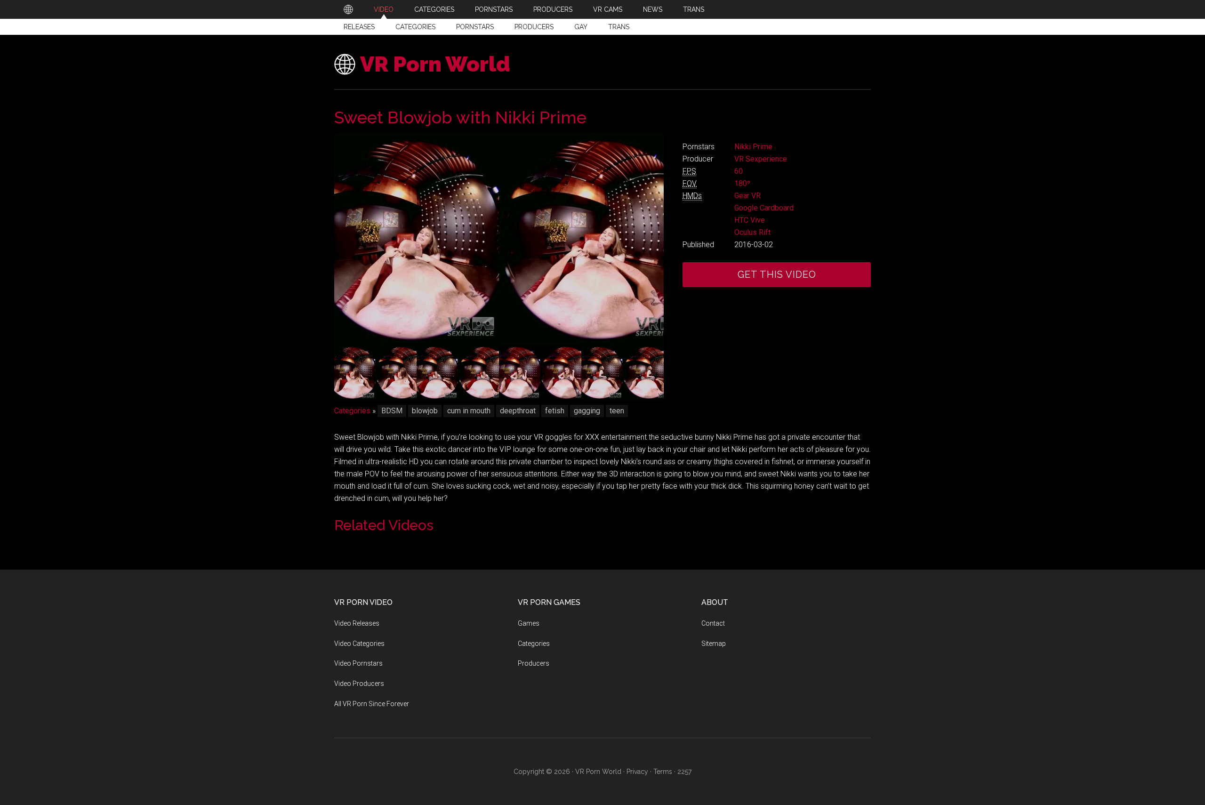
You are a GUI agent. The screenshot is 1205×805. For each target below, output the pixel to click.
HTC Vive (749, 220)
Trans (618, 27)
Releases (359, 27)
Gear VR (747, 195)
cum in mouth (468, 410)
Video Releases (356, 623)
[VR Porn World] (348, 9)
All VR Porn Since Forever (371, 704)
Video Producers (359, 683)
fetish (554, 410)
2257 (684, 771)
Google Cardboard (764, 207)
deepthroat (518, 410)
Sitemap (713, 643)
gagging (587, 410)
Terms (662, 771)
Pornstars (475, 27)
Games (528, 623)
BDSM (391, 410)
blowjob (425, 410)
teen (617, 410)
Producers (534, 27)
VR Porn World (435, 64)
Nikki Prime (753, 146)
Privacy (637, 771)
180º (742, 183)
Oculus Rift (752, 232)
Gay (580, 27)
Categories (415, 27)
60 (738, 171)
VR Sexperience (760, 158)
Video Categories (359, 643)
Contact (713, 623)
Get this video (777, 274)
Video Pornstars (358, 663)
